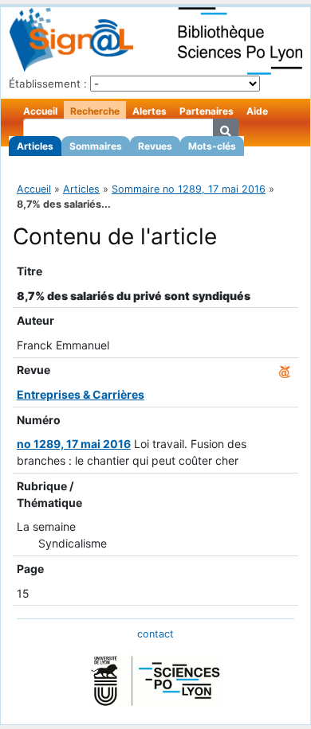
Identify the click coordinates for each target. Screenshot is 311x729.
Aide (257, 111)
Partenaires (206, 111)
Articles (35, 146)
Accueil (40, 111)
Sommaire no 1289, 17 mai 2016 (189, 189)
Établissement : (48, 83)
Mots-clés (212, 146)
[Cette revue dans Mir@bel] (284, 369)
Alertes (149, 111)
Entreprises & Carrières (80, 394)
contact (155, 634)
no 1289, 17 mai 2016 (74, 443)
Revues (155, 146)
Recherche (95, 111)
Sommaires (95, 146)
